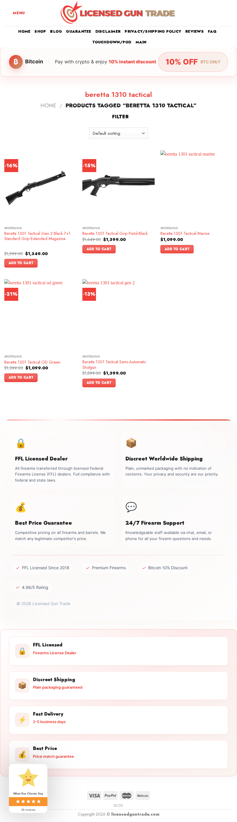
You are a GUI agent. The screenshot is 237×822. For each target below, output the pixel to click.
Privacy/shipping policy (153, 31)
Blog (56, 31)
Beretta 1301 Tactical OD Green (32, 362)
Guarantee (78, 31)
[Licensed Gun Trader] (118, 13)
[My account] (220, 13)
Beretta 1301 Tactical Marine (185, 233)
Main (141, 42)
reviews (194, 31)
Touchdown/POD (111, 42)
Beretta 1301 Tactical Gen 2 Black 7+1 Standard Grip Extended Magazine (37, 236)
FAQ (212, 31)
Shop (40, 31)
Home (24, 31)
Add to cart (21, 263)
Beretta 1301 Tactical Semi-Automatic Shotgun (114, 364)
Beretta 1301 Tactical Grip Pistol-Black (115, 233)
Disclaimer (108, 31)
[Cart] (230, 13)
